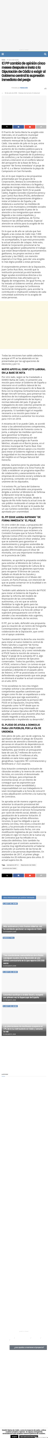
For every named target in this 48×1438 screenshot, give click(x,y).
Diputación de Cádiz (28, 865)
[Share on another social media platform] (41, 127)
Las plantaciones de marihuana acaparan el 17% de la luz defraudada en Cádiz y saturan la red (23, 1029)
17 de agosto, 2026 (10, 1000)
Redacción (24, 88)
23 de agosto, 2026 (10, 966)
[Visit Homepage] (24, 54)
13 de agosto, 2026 (10, 1034)
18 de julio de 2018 (11, 93)
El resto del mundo (13, 60)
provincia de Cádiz (9, 868)
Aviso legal (5, 1340)
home (3, 60)
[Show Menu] (3, 54)
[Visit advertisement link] (24, 886)
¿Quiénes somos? (7, 1338)
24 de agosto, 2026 (10, 931)
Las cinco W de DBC (23, 1338)
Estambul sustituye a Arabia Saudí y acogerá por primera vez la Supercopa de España (23, 996)
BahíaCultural (8, 938)
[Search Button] (45, 54)
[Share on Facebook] (18, 127)
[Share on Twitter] (7, 127)
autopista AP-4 (12, 865)
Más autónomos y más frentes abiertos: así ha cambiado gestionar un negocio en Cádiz (22, 927)
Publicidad (36, 1338)
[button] (28, 1347)
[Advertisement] (24, 24)
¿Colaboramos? (16, 1340)
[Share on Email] (30, 127)
